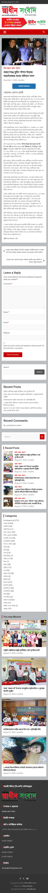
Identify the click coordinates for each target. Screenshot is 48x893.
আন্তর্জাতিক (6, 541)
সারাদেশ (18, 68)
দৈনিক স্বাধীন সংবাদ (30, 883)
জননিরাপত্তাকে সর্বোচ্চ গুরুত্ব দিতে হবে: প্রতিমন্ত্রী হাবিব (19, 400)
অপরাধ (5, 523)
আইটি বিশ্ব (6, 529)
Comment (7, 284)
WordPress (31, 889)
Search (6, 367)
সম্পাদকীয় (6, 597)
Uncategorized (9, 520)
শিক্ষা (4, 594)
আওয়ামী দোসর (7, 538)
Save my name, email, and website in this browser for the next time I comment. (23, 347)
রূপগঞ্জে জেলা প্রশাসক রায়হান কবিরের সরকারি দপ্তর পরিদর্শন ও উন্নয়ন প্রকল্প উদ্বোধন (24, 260)
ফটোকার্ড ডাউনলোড (24, 86)
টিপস (4, 561)
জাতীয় (16, 452)
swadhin (21, 80)
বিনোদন (5, 582)
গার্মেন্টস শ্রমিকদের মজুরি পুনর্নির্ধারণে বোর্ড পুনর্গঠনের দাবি (18, 391)
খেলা (4, 553)
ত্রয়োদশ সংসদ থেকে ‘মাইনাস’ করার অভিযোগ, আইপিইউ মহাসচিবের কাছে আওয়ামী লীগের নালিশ (29, 503)
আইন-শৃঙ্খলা (7, 68)
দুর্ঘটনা (5, 564)
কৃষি (4, 550)
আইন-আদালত (7, 532)
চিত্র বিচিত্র (6, 556)
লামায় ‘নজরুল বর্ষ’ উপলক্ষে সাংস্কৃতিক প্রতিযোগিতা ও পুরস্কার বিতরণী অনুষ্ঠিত (27, 467)
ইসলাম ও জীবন (7, 544)
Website (6, 333)
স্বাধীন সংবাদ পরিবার (9, 606)
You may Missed (12, 616)
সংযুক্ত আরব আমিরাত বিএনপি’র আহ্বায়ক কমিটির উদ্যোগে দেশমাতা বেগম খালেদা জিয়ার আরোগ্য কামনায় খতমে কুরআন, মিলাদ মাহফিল (25, 251)
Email (6, 322)
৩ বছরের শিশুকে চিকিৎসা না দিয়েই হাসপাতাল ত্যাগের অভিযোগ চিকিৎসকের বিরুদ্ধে (28, 490)
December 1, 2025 (10, 80)
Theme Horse (27, 886)
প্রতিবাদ (5, 576)
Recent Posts (12, 448)
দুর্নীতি (5, 567)
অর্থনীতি (5, 526)
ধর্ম (4, 570)
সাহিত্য (5, 603)
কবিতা (5, 547)
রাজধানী (5, 585)
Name (6, 312)
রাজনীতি (5, 588)
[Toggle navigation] (5, 32)
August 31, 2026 (21, 460)
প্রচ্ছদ (13, 68)
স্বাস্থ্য (5, 609)
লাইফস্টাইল (6, 591)
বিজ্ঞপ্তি (5, 579)
